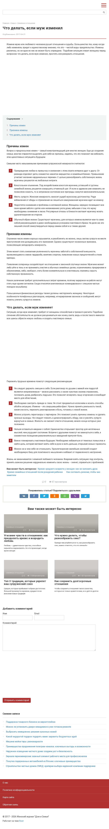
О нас (5, 782)
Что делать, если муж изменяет (25, 135)
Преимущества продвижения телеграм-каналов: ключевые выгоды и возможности (48, 746)
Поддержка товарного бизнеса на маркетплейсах (30, 722)
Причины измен (17, 125)
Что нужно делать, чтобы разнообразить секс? (70, 537)
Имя (5, 613)
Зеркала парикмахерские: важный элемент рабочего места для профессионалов (46, 756)
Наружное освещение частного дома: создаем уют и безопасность (39, 751)
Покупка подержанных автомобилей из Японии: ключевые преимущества (43, 761)
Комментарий (9, 623)
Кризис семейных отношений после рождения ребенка (35, 472)
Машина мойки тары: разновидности (24, 741)
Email (36, 613)
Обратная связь (10, 804)
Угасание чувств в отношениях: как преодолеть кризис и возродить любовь (26, 538)
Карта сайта (8, 797)
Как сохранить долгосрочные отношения (72, 582)
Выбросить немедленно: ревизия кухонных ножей (31, 731)
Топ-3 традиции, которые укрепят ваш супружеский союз (25, 582)
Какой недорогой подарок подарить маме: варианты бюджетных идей (41, 736)
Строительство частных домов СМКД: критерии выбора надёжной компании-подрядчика (50, 766)
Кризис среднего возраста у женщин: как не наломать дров (67, 469)
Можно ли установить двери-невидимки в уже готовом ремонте (38, 727)
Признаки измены (18, 130)
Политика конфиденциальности (18, 790)
